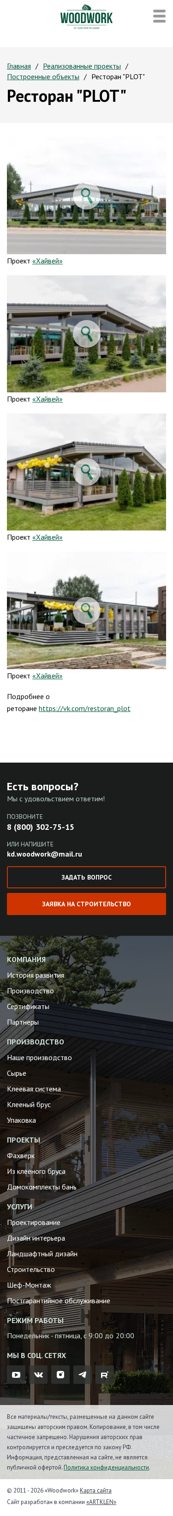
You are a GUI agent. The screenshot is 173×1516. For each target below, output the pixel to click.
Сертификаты (28, 1006)
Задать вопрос (86, 877)
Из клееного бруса (36, 1171)
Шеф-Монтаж (29, 1284)
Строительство (31, 1269)
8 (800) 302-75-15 (40, 827)
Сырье (16, 1073)
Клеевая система (34, 1088)
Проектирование (33, 1222)
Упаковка (21, 1120)
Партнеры (23, 1021)
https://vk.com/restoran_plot (85, 708)
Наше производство (39, 1057)
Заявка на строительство (86, 904)
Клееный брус (29, 1104)
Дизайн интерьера (36, 1237)
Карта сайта (96, 1490)
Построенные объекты (43, 76)
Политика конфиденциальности (106, 1467)
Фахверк (21, 1155)
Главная (19, 65)
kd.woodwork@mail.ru (44, 853)
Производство (30, 990)
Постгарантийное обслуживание (58, 1300)
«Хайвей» (47, 260)
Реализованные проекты (82, 65)
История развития (35, 975)
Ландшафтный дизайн (42, 1253)
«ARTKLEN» (101, 1502)
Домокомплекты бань (42, 1186)
